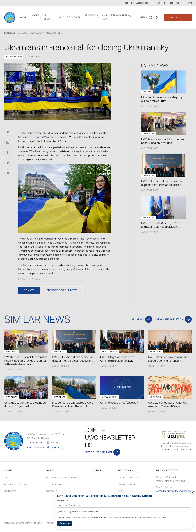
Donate (172, 17)
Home (23, 17)
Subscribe (65, 523)
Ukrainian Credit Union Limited (177, 449)
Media (143, 17)
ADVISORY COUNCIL (54, 484)
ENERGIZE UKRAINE (127, 484)
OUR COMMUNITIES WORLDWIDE (61, 477)
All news (22, 33)
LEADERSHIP (51, 491)
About (8, 477)
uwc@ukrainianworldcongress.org (45, 447)
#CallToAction (69, 17)
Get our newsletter (16, 484)
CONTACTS (10, 491)
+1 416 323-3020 (35, 442)
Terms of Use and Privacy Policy (105, 517)
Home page (9, 33)
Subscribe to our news (62, 290)
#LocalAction (14, 56)
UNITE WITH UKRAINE (128, 477)
